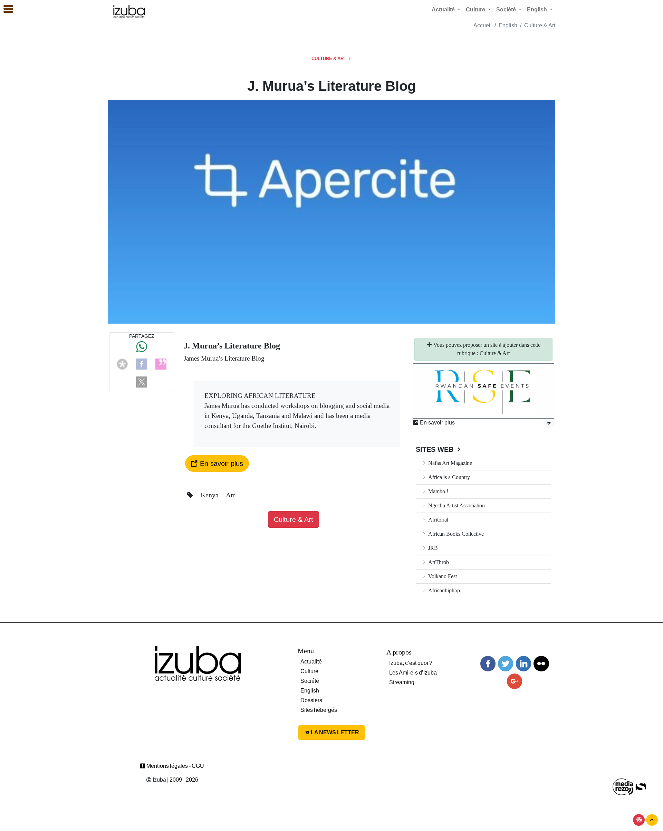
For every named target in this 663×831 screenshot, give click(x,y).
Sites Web (435, 449)
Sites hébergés (318, 710)
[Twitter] (505, 663)
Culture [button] (476, 9)
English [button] (537, 9)
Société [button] (506, 9)
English (508, 25)
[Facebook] (142, 363)
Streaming (401, 682)
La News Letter (334, 732)
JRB (432, 548)
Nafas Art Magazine (449, 463)
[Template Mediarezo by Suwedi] (623, 786)
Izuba (159, 780)
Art (230, 495)
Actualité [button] (444, 9)
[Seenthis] (161, 363)
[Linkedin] (523, 663)
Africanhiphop (443, 590)
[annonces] (549, 423)
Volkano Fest (442, 576)
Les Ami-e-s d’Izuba (413, 673)
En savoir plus (220, 463)
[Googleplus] (514, 681)
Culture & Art (539, 25)
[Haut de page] (652, 820)
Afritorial (437, 520)
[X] (142, 381)
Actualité (311, 662)
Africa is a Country (448, 477)
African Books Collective (455, 534)
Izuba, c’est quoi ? (410, 663)
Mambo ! (437, 491)
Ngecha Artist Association (456, 505)
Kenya (210, 495)
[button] (5, 9)
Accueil (482, 25)
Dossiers (311, 700)
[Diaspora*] (122, 363)
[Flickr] (541, 663)
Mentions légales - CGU (174, 766)
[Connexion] (639, 820)
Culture (309, 671)
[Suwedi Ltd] (640, 786)
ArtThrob (438, 562)
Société (309, 681)
